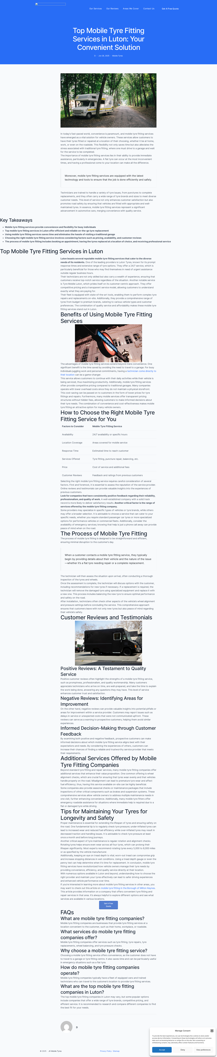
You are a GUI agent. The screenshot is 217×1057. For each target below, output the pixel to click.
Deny (183, 1050)
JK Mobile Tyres (55, 1051)
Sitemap (116, 1051)
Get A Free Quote (170, 8)
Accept (162, 1050)
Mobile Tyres (117, 56)
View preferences (203, 1050)
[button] (212, 1031)
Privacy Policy (106, 1051)
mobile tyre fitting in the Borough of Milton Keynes (128, 888)
